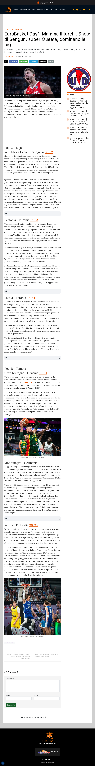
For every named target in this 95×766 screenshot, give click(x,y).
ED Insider (23, 9)
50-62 (49, 152)
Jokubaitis (28, 382)
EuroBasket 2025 (9, 643)
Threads (43, 61)
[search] (89, 9)
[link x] (73, 9)
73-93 (34, 220)
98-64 (31, 298)
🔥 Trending (71, 94)
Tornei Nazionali (59, 9)
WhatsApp (24, 61)
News (16, 9)
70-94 (43, 373)
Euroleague (41, 9)
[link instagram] (80, 9)
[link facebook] (77, 9)
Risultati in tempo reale (47, 744)
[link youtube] (83, 9)
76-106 (42, 463)
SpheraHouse (50, 762)
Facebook (14, 61)
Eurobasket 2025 (17, 29)
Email (51, 61)
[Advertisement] (47, 20)
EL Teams (31, 9)
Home (7, 29)
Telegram (34, 61)
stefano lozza (9, 56)
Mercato (49, 9)
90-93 (33, 525)
